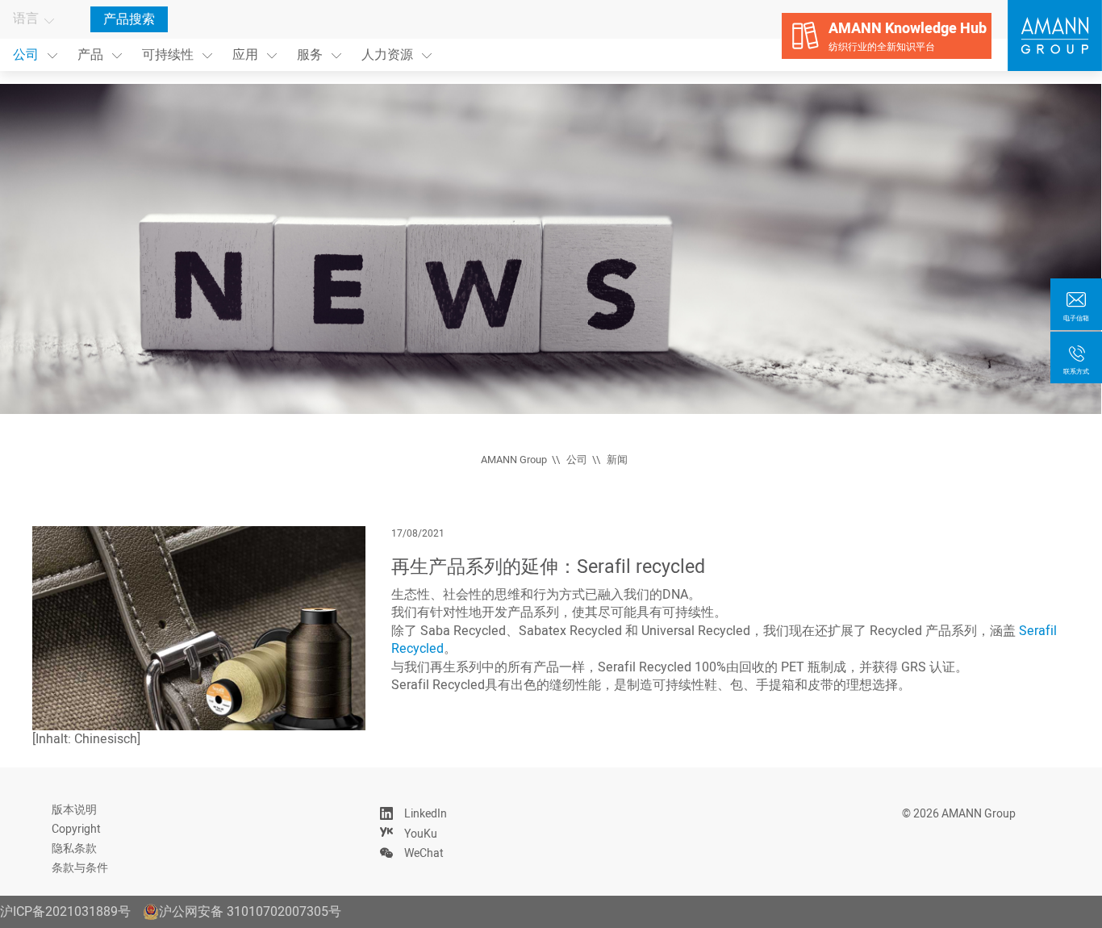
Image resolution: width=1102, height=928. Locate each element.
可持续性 (168, 55)
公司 (26, 55)
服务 (310, 55)
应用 (245, 55)
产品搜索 (129, 19)
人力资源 (387, 55)
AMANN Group (514, 460)
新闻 (617, 460)
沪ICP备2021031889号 (65, 912)
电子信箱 (1076, 318)
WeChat (424, 853)
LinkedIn (425, 813)
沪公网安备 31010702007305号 (250, 912)
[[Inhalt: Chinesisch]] (198, 627)
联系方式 (1076, 371)
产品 (90, 55)
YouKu (420, 834)
